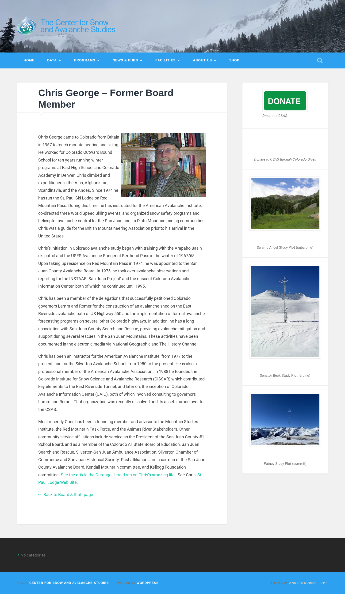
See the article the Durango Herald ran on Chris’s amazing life (118, 474)
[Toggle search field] (320, 60)
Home (29, 60)
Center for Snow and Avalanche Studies (69, 583)
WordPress (148, 583)
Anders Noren (302, 583)
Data (52, 60)
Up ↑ (324, 583)
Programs (84, 60)
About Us (202, 60)
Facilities (165, 60)
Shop (234, 60)
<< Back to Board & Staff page (65, 494)
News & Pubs (125, 60)
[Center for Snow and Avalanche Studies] (68, 26)
